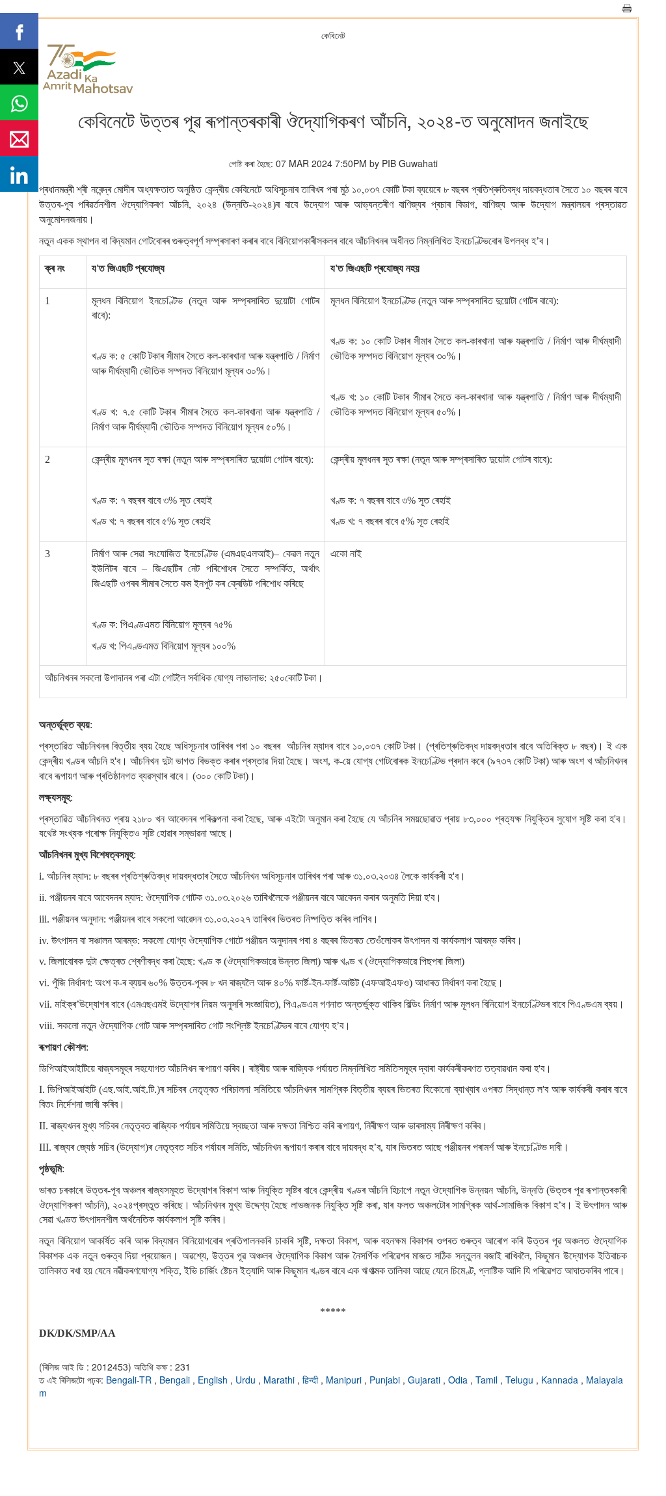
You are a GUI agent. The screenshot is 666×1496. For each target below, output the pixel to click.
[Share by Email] (19, 138)
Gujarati (425, 1379)
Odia (459, 1379)
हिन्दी (311, 1379)
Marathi (280, 1379)
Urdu (246, 1379)
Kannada (561, 1379)
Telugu (520, 1379)
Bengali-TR (130, 1379)
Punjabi (386, 1379)
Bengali (176, 1379)
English (214, 1379)
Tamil (487, 1379)
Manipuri (345, 1379)
